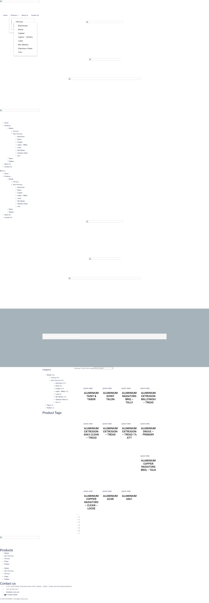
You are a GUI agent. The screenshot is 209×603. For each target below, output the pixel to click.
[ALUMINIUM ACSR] (110, 482)
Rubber (11, 161)
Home (5, 15)
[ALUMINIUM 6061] (129, 482)
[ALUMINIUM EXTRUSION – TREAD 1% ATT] (129, 414)
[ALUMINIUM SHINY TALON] (110, 379)
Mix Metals (23, 45)
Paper (11, 158)
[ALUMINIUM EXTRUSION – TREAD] (110, 414)
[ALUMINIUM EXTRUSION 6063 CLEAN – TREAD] (91, 414)
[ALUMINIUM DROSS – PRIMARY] (148, 414)
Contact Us (35, 15)
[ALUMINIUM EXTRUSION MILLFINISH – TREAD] (148, 379)
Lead (20, 41)
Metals (11, 128)
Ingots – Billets (25, 37)
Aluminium (23, 26)
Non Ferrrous (17, 134)
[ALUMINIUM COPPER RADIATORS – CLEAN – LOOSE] (91, 482)
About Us (25, 15)
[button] (104, 171)
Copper (21, 33)
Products (14, 15)
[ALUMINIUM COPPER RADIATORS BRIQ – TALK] (148, 447)
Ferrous (19, 22)
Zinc (20, 52)
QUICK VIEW (88, 388)
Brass (21, 30)
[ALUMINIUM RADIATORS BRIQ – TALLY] (129, 379)
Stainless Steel (25, 48)
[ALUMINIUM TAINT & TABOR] (91, 379)
